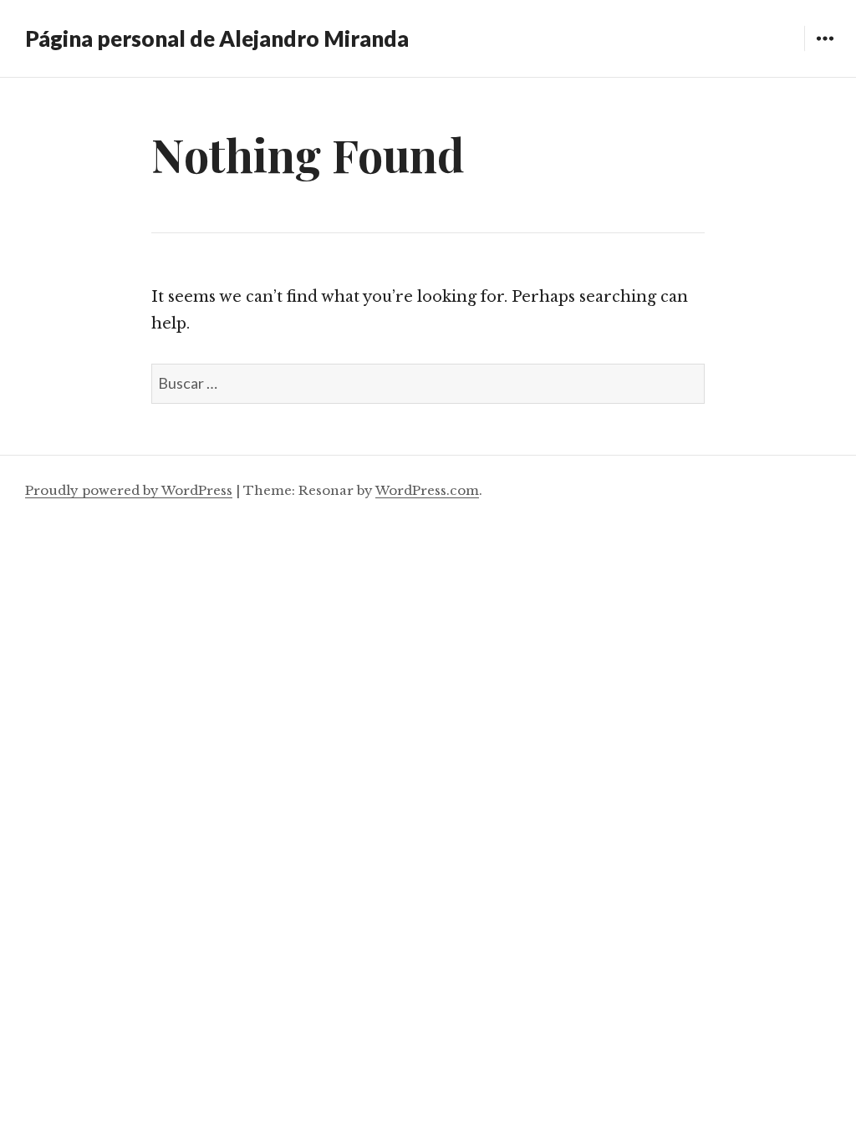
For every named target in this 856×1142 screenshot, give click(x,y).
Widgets (824, 50)
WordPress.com (427, 490)
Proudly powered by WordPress (128, 490)
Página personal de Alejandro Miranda (217, 38)
